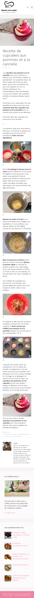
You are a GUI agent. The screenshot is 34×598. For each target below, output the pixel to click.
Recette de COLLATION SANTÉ (13, 436)
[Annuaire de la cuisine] (9, 7)
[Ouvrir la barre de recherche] (28, 7)
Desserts (7, 432)
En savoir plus (10, 513)
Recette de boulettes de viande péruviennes (17, 434)
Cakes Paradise (26, 593)
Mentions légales (8, 595)
